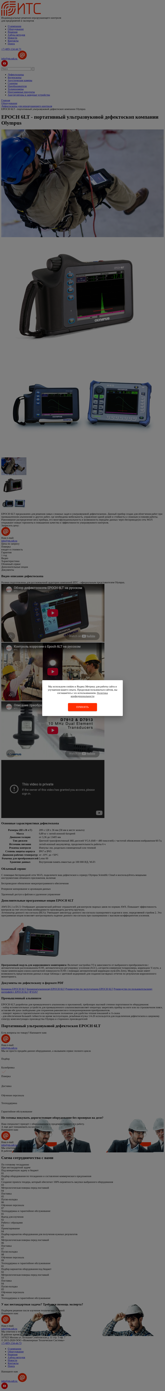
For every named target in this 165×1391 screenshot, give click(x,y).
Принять (82, 707)
